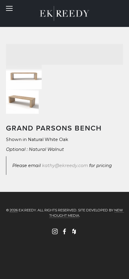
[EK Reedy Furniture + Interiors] (55, 231)
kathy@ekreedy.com (65, 165)
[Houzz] (74, 231)
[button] (24, 77)
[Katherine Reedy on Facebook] (65, 231)
